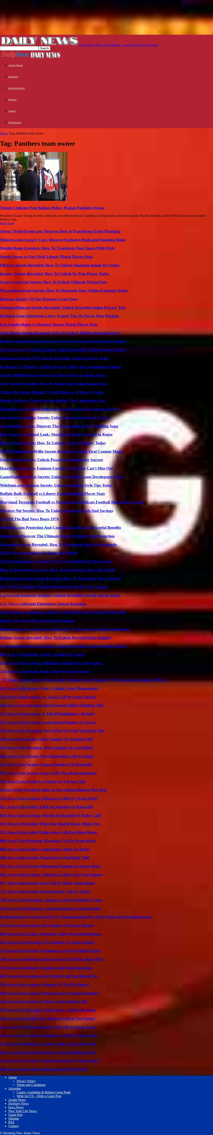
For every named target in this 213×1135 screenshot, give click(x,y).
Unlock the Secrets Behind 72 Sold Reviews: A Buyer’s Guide (51, 392)
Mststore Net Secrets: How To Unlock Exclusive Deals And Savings (56, 510)
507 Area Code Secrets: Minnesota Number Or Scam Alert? (50, 866)
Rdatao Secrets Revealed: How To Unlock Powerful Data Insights (55, 637)
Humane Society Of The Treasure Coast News (39, 299)
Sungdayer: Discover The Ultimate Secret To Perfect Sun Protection (57, 536)
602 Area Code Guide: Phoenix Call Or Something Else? (48, 1052)
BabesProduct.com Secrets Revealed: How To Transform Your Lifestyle (60, 578)
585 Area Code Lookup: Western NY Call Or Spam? (45, 984)
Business (13, 76)
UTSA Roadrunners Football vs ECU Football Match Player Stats (56, 561)
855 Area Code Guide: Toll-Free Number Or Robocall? (47, 807)
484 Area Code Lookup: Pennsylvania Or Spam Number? (49, 993)
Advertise (14, 1088)
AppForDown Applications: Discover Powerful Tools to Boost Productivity (63, 612)
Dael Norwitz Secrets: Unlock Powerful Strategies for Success (51, 460)
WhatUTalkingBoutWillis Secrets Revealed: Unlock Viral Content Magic (61, 451)
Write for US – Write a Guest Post (39, 1096)
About (12, 1077)
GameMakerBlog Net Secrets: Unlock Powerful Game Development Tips (61, 477)
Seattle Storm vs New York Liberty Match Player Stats (46, 256)
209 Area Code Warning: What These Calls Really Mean (48, 1010)
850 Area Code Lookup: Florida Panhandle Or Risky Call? (51, 815)
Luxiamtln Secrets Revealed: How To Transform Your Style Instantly (58, 544)
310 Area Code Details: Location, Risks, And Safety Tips (48, 1044)
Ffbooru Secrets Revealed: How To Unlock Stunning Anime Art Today (60, 265)
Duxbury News (18, 1103)
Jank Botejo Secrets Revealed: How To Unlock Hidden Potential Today (60, 333)
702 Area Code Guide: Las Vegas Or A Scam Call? (43, 781)
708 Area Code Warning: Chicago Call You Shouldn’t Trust (51, 900)
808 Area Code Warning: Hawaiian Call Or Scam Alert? (48, 841)
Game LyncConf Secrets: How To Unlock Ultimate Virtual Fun (53, 282)
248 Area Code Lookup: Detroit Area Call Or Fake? (44, 1069)
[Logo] (15, 57)
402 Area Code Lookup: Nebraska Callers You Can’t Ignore (51, 874)
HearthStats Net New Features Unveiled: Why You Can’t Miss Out (56, 468)
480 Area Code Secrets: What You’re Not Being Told (44, 857)
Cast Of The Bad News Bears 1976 (29, 519)
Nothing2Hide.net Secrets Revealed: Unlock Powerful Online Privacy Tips (63, 307)
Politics (12, 99)
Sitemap (13, 1118)
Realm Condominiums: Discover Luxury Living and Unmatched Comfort (63, 341)
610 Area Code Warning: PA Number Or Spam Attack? (47, 942)
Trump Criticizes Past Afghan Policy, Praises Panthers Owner (52, 208)
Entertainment (16, 88)
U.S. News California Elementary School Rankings (43, 604)
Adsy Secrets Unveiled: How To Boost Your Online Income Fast (54, 383)
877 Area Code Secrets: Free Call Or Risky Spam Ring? (47, 883)
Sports (11, 111)
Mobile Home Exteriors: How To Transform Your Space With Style (57, 248)
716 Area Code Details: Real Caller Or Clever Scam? (45, 671)
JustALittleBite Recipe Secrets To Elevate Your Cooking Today (53, 375)
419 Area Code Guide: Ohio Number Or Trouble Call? (46, 739)
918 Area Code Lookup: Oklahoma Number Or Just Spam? (51, 663)
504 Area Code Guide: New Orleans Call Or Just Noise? (47, 1018)
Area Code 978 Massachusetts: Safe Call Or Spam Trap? (48, 1027)
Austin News (17, 1100)
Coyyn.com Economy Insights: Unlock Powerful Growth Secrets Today (60, 595)
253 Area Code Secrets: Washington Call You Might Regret (50, 951)
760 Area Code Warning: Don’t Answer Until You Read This (51, 959)
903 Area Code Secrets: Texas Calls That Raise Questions (48, 773)
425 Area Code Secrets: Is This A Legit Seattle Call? (44, 1001)
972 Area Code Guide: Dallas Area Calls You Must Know (48, 832)
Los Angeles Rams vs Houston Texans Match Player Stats (49, 324)
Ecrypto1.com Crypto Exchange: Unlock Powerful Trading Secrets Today (63, 350)
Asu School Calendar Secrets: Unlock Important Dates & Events (54, 417)
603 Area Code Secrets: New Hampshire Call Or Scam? (47, 756)
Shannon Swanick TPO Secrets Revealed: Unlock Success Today (55, 358)
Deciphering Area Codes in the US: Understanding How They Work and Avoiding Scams (76, 917)
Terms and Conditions (31, 1085)
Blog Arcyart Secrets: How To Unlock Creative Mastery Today (53, 443)
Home (4, 133)
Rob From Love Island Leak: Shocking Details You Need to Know (56, 434)
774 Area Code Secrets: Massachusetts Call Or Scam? (45, 891)
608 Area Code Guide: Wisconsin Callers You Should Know (51, 934)
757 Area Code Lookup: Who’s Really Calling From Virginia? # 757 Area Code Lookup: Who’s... (84, 680)
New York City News (22, 1111)
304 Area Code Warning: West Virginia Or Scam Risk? (47, 747)
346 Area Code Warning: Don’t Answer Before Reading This (51, 705)
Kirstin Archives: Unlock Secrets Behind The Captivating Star (52, 400)
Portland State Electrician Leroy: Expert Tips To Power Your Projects (59, 316)
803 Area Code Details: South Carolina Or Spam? (42, 654)
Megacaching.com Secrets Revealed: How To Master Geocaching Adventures (65, 629)
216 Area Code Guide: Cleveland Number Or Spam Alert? (50, 1061)
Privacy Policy (26, 1081)
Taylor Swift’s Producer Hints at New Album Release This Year (53, 790)
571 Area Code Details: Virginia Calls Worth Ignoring (46, 968)
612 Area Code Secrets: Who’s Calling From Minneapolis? (49, 688)
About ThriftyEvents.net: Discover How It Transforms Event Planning (60, 231)
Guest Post (15, 1114)
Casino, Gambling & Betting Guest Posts (44, 1092)
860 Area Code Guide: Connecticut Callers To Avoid (44, 849)
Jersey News (15, 65)
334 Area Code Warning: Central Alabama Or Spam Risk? (50, 908)
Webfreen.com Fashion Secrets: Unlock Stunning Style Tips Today (56, 485)
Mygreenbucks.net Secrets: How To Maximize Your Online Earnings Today (64, 290)
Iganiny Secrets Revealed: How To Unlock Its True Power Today (55, 273)
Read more (7, 223)
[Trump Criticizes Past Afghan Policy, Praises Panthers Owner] (33, 199)
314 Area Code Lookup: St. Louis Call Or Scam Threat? (48, 697)
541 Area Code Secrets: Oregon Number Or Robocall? (46, 764)
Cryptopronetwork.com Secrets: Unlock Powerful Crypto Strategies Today (63, 646)
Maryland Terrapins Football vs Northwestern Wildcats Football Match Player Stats (72, 502)
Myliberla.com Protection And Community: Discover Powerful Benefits (60, 527)
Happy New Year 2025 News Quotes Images (37, 620)
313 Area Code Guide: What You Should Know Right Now (50, 824)
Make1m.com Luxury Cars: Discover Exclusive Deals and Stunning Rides (63, 240)
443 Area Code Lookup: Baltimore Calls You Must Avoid (48, 1035)
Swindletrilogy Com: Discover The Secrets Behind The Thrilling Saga (59, 426)
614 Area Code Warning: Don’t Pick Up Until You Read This (52, 730)
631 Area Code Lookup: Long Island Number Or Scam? (48, 722)
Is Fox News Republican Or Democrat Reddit (38, 553)
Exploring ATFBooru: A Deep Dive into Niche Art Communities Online (60, 367)
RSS (11, 1122)
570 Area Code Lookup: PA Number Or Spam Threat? (47, 925)
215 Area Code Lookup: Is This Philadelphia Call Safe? (47, 714)
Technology (14, 122)
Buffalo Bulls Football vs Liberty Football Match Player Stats (52, 493)
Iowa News (16, 1107)
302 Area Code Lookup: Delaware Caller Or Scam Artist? (49, 798)
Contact (13, 1126)
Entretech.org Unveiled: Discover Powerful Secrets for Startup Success (59, 409)
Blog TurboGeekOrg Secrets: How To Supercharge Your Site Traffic (57, 570)
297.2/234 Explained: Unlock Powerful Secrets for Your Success (54, 587)
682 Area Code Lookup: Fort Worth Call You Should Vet (49, 976)
